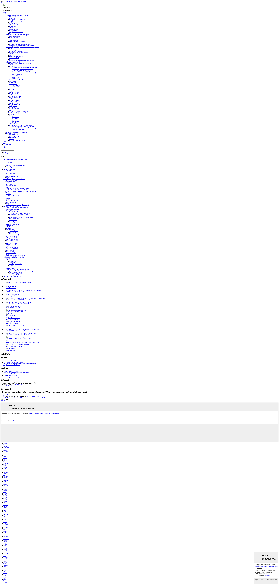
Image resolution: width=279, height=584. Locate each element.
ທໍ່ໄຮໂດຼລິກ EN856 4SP (11, 315)
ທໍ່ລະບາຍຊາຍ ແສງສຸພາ (12, 295)
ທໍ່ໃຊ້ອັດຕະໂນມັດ (13, 124)
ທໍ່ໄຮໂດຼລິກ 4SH (13, 106)
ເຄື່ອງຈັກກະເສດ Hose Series (16, 32)
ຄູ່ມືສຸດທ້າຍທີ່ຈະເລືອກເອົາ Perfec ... (11, 371)
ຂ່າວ (4, 141)
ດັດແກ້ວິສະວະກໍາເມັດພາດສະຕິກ (17, 140)
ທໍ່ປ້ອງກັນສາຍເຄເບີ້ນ (11, 288)
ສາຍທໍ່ (10, 33)
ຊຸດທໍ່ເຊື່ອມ (11, 49)
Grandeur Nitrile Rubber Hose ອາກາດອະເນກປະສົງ (24, 73)
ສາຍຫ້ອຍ (11, 89)
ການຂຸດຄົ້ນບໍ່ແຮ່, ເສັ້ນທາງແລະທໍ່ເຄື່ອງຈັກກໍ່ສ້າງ (20, 44)
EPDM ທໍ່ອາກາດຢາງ (17, 74)
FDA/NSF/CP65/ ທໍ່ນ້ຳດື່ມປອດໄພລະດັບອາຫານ (20, 16)
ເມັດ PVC (11, 139)
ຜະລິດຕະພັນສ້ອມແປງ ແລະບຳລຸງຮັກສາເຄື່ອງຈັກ (17, 205)
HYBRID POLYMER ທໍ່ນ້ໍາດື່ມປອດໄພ (15, 311)
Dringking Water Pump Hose (16, 56)
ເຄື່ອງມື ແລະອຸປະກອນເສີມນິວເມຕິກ (11, 365)
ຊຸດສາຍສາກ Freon (10, 350)
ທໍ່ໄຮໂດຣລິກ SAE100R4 (15, 96)
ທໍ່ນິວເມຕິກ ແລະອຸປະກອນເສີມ (13, 62)
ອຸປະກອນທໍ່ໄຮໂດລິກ (14, 108)
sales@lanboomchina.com (10, 1)
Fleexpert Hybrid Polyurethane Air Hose (21, 70)
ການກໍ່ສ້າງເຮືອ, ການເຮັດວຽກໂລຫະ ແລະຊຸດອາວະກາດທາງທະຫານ (22, 47)
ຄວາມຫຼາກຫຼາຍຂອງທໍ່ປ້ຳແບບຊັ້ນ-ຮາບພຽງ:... (14, 376)
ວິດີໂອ (4, 147)
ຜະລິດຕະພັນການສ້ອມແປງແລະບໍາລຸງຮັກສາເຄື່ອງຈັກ (21, 45)
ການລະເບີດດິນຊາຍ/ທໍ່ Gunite (16, 51)
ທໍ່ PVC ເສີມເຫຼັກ (13, 27)
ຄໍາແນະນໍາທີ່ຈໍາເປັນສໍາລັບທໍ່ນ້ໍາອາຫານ (12, 374)
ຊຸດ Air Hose (12, 66)
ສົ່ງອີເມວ (3, 400)
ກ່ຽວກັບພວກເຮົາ (7, 144)
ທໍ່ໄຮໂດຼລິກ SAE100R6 (14, 99)
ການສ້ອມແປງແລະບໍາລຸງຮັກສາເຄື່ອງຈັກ (18, 111)
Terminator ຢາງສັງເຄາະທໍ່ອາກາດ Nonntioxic (22, 69)
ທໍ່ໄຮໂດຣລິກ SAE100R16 (15, 104)
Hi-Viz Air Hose (16, 75)
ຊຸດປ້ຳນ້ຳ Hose (12, 26)
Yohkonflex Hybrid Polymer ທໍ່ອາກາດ (21, 71)
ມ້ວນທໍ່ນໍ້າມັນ (15, 118)
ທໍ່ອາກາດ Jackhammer (14, 36)
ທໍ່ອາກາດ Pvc (15, 77)
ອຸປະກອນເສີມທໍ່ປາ (16, 85)
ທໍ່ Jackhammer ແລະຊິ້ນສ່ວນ (16, 65)
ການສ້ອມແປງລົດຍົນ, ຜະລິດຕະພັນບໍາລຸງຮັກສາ (20, 125)
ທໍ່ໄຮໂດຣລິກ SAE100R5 (15, 97)
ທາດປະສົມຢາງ (13, 137)
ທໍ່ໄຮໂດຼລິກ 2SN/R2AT (14, 93)
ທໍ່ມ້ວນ (10, 110)
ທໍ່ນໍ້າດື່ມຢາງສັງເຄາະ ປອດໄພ (13, 307)
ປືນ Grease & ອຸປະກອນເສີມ (18, 130)
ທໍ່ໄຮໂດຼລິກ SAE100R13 (14, 103)
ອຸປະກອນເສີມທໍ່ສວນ (14, 23)
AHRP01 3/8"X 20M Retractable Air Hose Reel (17, 327)
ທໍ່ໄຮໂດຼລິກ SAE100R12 (14, 101)
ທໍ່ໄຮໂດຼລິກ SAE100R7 (14, 100)
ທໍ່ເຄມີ (10, 48)
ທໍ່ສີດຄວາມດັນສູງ (13, 29)
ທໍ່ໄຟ (10, 42)
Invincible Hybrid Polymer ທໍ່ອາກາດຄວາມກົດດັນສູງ (24, 67)
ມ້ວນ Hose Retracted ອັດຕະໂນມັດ (17, 80)
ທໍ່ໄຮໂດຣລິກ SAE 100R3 (15, 95)
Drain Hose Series (13, 37)
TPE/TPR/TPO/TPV (14, 135)
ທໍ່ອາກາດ (11, 114)
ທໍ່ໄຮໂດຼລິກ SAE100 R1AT (12, 319)
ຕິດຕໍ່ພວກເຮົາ (6, 145)
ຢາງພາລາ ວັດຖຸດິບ (10, 133)
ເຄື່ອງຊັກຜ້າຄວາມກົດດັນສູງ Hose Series (18, 21)
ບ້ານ (4, 12)
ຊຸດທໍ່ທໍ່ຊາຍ (12, 38)
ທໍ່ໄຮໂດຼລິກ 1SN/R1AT (14, 92)
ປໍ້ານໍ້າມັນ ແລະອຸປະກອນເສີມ (19, 129)
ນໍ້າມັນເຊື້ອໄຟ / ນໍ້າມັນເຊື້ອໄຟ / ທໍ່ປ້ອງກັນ (18, 52)
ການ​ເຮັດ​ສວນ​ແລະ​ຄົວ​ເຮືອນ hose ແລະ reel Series (17, 15)
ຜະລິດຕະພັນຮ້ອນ (31, 396)
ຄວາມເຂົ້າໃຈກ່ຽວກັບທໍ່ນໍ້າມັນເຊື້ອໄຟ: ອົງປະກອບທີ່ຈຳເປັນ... (17, 372)
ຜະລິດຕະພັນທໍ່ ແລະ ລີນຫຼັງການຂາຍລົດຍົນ (16, 113)
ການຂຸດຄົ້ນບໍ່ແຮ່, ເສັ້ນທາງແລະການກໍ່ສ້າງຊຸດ (14, 179)
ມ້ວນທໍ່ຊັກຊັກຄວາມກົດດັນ (18, 119)
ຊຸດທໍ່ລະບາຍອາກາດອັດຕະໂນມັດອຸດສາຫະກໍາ (20, 63)
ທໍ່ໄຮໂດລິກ (15, 397)
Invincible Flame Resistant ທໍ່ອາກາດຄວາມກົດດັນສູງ (21, 211)
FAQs (4, 143)
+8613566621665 (21, 1)
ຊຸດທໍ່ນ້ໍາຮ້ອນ (12, 18)
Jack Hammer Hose (23, 397)
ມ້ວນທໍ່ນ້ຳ (11, 22)
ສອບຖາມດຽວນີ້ (4, 395)
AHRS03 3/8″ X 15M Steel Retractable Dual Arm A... (18, 334)
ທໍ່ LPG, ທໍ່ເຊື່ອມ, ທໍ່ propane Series (17, 41)
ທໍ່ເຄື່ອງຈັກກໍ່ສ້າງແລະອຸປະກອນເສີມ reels (15, 90)
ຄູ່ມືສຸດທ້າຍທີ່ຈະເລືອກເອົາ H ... (10, 375)
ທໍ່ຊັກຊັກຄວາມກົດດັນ (14, 58)
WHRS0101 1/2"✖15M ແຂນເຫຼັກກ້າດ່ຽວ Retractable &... (20, 299)
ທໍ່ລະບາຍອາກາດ (33, 397)
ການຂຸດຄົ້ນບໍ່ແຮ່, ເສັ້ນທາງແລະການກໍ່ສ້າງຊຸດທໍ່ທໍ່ (17, 34)
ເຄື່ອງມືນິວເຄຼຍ (12, 82)
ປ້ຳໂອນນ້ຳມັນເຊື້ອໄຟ (42, 397)
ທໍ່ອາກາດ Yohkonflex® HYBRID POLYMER (17, 346)
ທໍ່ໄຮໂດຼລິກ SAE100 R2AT (12, 323)
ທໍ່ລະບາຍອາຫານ (13, 30)
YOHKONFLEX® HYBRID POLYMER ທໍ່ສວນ (17, 284)
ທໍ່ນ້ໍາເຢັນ (11, 54)
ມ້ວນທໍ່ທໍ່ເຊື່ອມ (15, 121)
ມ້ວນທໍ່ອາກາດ (15, 117)
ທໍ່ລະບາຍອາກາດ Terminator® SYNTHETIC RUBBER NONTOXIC (22, 342)
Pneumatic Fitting (13, 84)
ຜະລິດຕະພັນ (6, 14)
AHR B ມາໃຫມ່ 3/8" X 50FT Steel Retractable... (17, 292)
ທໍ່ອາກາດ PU (15, 78)
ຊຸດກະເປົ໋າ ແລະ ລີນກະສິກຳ (12, 25)
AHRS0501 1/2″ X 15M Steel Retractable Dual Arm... (19, 330)
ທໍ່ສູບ (12, 397)
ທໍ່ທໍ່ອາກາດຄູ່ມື (12, 81)
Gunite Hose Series (13, 40)
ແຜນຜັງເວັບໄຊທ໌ (40, 396)
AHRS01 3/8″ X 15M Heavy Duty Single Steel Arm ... (19, 338)
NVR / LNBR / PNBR (14, 136)
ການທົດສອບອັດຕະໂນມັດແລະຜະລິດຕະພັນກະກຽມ (24, 128)
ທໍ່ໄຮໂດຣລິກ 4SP (13, 107)
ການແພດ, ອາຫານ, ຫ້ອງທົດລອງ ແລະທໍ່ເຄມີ (16, 132)
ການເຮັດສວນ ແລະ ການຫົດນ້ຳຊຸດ (17, 19)
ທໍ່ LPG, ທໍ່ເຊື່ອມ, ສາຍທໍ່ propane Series (15, 185)
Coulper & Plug (15, 86)
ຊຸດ (13, 88)
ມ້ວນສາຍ (14, 122)
